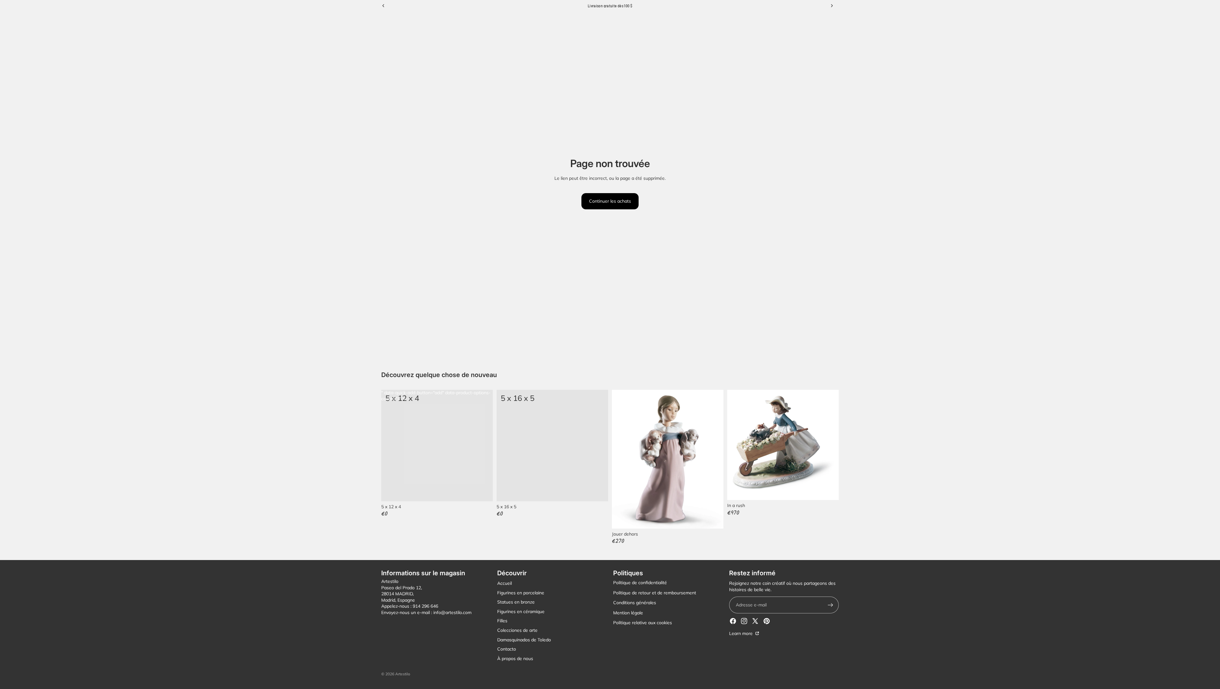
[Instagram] (744, 621)
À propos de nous (515, 658)
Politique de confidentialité (640, 582)
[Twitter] (755, 621)
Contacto (506, 649)
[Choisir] (483, 491)
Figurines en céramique (521, 611)
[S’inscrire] (830, 605)
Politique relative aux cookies (642, 623)
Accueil (504, 583)
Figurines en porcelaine (520, 593)
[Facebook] (733, 621)
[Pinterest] (766, 621)
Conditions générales (634, 602)
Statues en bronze (516, 602)
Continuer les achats (610, 201)
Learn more (741, 633)
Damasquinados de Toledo (524, 640)
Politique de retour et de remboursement (654, 593)
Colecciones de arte (517, 630)
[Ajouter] (598, 491)
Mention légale (628, 613)
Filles (502, 621)
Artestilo (402, 674)
